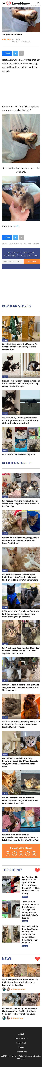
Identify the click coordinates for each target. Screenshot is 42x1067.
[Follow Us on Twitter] (14, 853)
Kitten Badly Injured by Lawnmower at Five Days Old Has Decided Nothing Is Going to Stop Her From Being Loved (20, 1011)
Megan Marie (20, 989)
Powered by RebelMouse (36, 5)
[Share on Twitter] (15, 53)
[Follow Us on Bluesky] (27, 853)
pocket (5, 244)
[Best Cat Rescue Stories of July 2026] (21, 439)
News (5, 340)
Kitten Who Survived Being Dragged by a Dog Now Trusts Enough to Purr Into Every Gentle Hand (20, 540)
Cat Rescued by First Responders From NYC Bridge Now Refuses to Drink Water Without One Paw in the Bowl (20, 420)
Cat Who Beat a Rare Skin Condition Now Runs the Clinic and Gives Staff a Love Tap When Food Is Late (21, 651)
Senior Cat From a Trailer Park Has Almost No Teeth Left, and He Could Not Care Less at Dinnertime (20, 800)
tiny (25, 244)
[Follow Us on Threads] (34, 853)
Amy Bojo (6, 40)
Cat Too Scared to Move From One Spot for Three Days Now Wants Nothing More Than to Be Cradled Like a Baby (31, 885)
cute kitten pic (15, 244)
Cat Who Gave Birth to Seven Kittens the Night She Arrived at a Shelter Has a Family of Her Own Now (20, 982)
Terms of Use (21, 1052)
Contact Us (21, 1043)
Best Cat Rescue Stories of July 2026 (18, 454)
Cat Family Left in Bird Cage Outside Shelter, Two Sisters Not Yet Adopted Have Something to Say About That (30, 934)
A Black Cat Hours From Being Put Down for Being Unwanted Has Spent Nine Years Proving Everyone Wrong (20, 614)
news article (33, 244)
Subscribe (32, 261)
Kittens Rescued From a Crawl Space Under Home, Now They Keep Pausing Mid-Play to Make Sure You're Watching (20, 577)
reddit (16, 226)
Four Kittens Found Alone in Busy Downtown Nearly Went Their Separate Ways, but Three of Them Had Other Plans (20, 762)
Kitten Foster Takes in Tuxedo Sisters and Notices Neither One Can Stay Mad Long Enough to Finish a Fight (21, 383)
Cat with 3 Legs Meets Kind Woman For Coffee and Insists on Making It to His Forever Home (20, 347)
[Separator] (21, 53)
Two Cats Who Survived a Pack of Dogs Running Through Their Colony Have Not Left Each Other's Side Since (30, 909)
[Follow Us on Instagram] (21, 853)
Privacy (21, 1047)
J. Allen (13, 989)
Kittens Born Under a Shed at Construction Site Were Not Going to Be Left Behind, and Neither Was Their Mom (20, 837)
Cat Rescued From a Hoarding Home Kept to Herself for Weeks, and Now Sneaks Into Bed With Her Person (21, 724)
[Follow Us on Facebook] (8, 853)
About (21, 1034)
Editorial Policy (21, 1038)
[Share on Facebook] (7, 53)
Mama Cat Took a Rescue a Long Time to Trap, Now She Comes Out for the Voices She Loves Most (20, 687)
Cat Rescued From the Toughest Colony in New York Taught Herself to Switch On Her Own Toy (20, 503)
